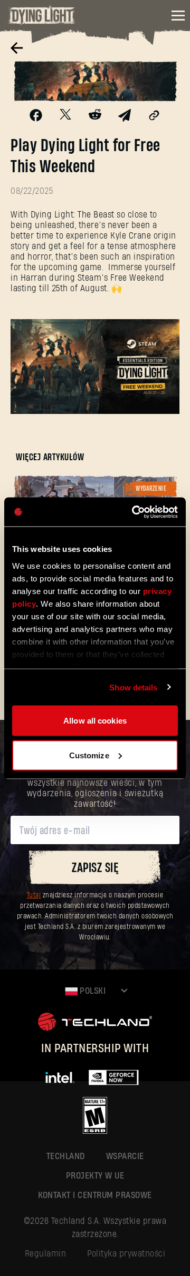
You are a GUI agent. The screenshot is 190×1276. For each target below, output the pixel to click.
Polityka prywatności (126, 1253)
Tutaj (34, 895)
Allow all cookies (95, 720)
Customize (89, 754)
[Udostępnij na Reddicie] (95, 116)
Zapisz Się (95, 868)
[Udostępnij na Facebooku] (36, 118)
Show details (133, 686)
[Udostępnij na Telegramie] (124, 118)
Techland (65, 1156)
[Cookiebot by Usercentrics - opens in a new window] (134, 512)
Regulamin (45, 1253)
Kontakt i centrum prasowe (95, 1195)
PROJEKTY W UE (95, 1175)
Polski (92, 990)
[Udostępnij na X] (65, 116)
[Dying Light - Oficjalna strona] (42, 22)
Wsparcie (125, 1156)
